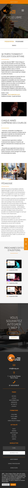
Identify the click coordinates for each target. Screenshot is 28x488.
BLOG (14, 428)
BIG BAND (14, 418)
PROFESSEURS (14, 433)
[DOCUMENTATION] (26, 240)
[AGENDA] (26, 244)
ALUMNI (14, 435)
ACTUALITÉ (14, 404)
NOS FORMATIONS (14, 400)
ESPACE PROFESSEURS (14, 463)
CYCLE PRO (14, 414)
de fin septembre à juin (14, 94)
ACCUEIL (14, 396)
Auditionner (13, 333)
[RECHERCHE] (26, 248)
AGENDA (14, 431)
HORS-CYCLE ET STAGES (14, 420)
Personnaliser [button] (6, 484)
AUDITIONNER (14, 2)
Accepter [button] (13, 484)
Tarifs (14, 45)
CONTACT (14, 406)
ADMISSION (14, 402)
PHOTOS (14, 437)
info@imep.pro (14, 368)
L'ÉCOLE (14, 398)
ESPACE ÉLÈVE (14, 468)
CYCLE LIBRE (14, 416)
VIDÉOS (14, 439)
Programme (19, 41)
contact (14, 338)
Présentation (9, 41)
